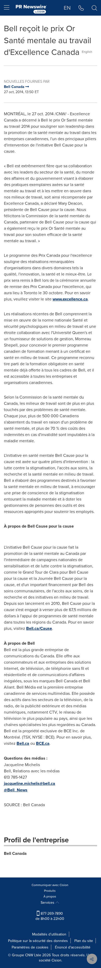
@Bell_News (15, 790)
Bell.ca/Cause (39, 628)
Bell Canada (15, 853)
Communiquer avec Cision (50, 885)
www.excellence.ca (70, 299)
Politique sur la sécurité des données (38, 940)
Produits (50, 890)
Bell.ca (23, 743)
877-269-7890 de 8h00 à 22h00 (49, 916)
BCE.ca (42, 743)
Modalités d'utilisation (49, 934)
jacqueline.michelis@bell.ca (29, 783)
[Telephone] (81, 8)
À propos (50, 896)
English (87, 51)
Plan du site (83, 940)
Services (48, 902)
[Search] (94, 8)
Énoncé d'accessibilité (72, 947)
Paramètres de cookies (30, 947)
